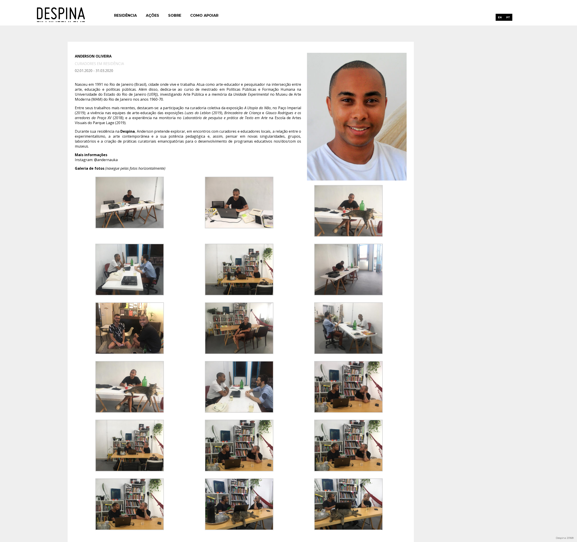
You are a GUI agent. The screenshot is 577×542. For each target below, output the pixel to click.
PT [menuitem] (508, 17)
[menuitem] (500, 17)
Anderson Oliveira (93, 56)
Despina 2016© (565, 538)
